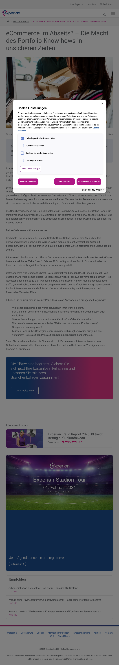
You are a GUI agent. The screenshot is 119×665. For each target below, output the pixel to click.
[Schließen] (102, 103)
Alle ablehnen (64, 181)
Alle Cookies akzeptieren (89, 181)
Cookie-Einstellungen (31, 169)
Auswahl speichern (28, 181)
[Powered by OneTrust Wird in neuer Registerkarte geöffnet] (92, 191)
